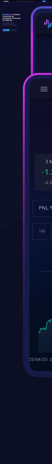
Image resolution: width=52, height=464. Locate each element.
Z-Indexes (18, 1)
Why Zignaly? (21, 1)
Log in (48, 1)
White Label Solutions (27, 1)
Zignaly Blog (32, 1)
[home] (6, 1)
